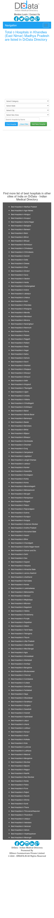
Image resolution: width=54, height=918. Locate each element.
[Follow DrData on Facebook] (16, 18)
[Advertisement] (27, 70)
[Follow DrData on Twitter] (21, 18)
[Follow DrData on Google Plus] (37, 18)
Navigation (11, 25)
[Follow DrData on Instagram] (27, 18)
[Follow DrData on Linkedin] (32, 18)
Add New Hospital (38, 124)
